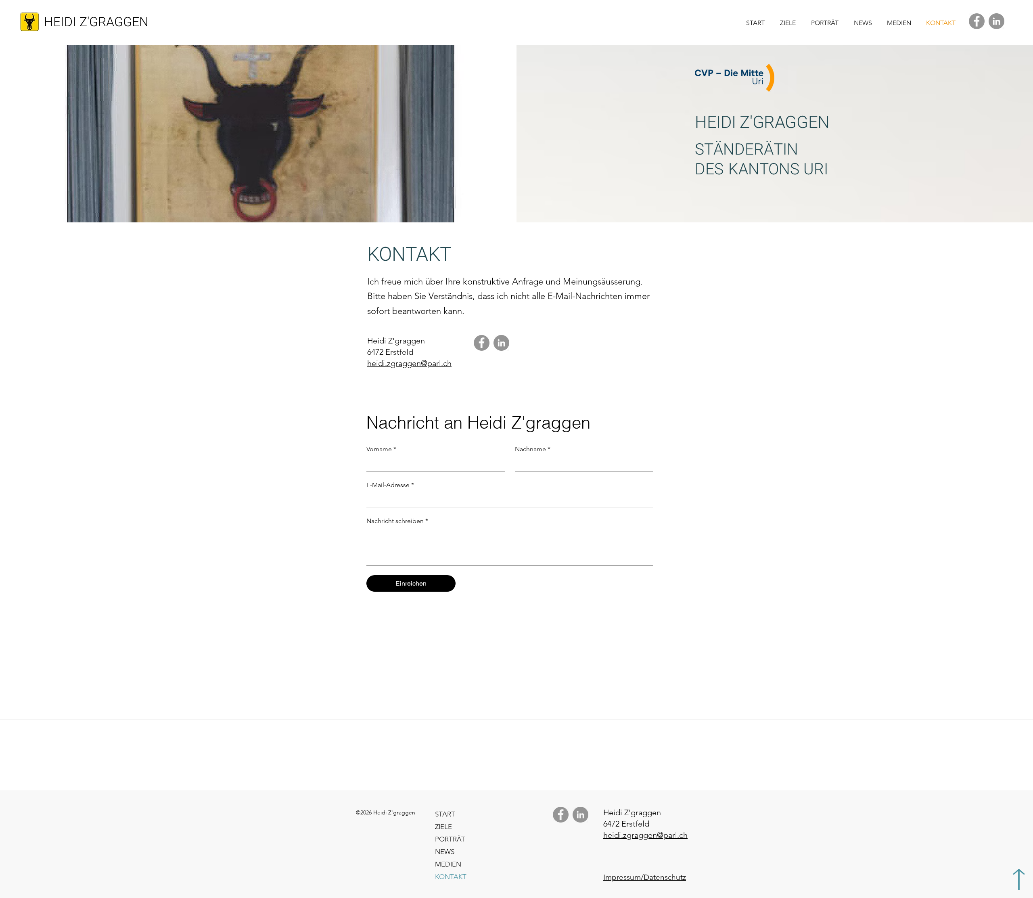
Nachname (532, 449)
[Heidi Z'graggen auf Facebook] (977, 21)
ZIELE (443, 827)
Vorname (381, 449)
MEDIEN (448, 864)
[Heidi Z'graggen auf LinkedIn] (996, 21)
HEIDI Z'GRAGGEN (96, 22)
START (445, 814)
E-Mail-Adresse (390, 485)
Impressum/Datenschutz (644, 877)
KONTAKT (450, 877)
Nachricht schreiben (397, 521)
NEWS (444, 852)
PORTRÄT (450, 839)
